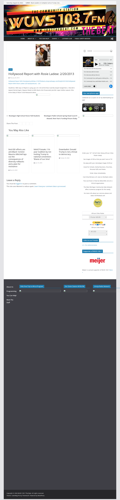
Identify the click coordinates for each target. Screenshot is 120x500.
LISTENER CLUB (67, 38)
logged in (19, 184)
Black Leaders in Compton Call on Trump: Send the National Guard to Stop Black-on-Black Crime (46, 3)
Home (23, 38)
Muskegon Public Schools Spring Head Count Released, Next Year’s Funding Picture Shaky (60, 117)
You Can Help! (44, 38)
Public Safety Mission (82, 38)
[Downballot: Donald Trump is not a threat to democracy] (68, 136)
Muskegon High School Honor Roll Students (24, 116)
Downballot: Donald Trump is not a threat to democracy (68, 152)
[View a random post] (111, 38)
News (10, 69)
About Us (10, 287)
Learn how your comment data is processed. (50, 186)
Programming (11, 291)
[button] (35, 38)
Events (54, 38)
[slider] (111, 51)
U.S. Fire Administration (89, 245)
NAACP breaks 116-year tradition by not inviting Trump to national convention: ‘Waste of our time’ (42, 154)
